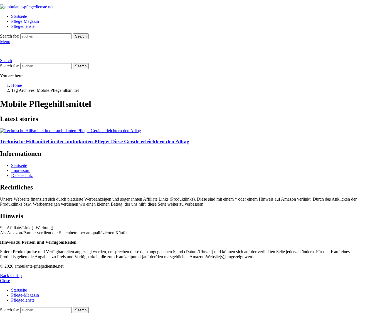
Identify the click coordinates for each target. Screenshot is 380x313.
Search (81, 36)
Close (5, 280)
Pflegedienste (22, 26)
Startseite (19, 16)
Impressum (20, 170)
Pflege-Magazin (25, 21)
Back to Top (11, 275)
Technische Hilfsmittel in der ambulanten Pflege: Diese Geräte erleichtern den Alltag (94, 141)
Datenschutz (22, 175)
